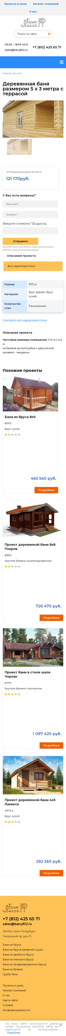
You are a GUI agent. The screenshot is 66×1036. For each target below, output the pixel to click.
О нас (33, 11)
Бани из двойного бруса (18, 954)
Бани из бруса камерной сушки (23, 949)
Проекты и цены (15, 3)
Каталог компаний (45, 3)
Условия (8, 1005)
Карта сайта (10, 1000)
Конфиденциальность (16, 1010)
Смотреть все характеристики (25, 320)
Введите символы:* (17, 223)
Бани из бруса (12, 944)
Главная (7, 73)
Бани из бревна (13, 969)
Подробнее (13, 1032)
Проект (17, 73)
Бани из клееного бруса (18, 959)
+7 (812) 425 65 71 (47, 47)
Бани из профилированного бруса (24, 964)
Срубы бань (10, 974)
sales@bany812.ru (16, 50)
